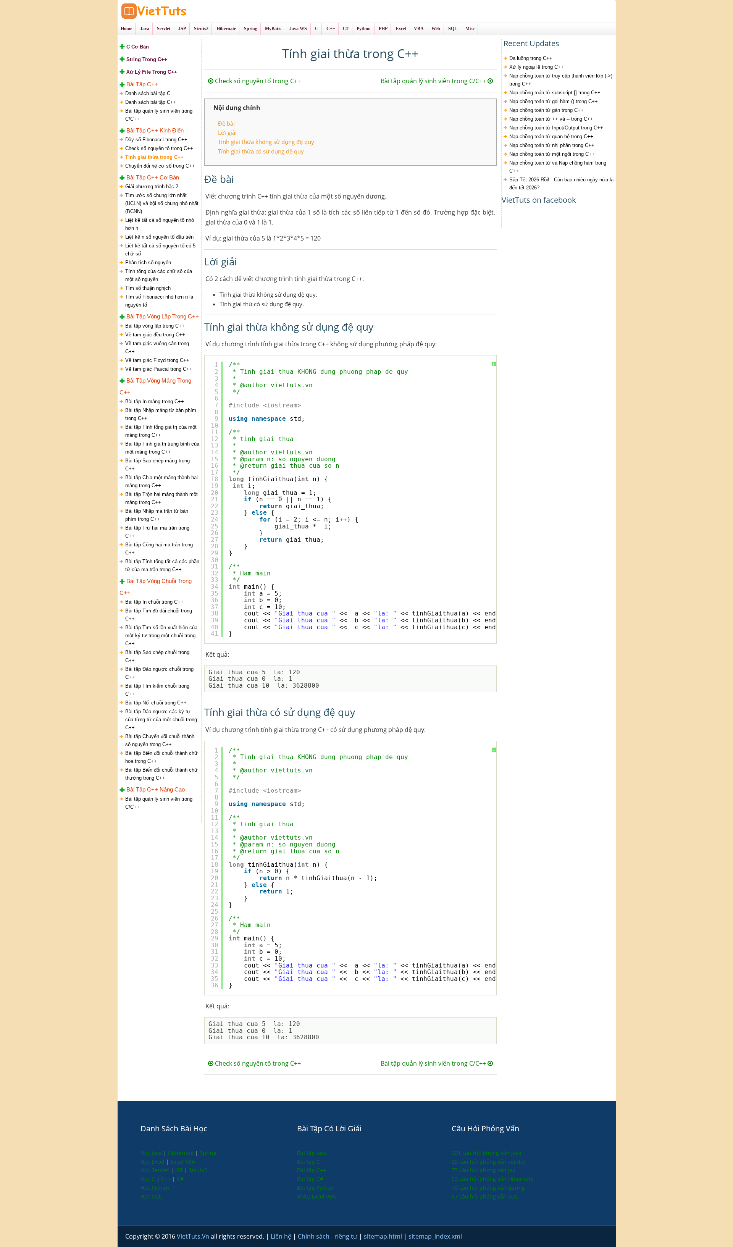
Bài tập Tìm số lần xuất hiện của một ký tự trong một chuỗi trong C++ (161, 635)
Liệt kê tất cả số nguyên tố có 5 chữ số (160, 250)
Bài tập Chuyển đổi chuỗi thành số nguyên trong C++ (159, 740)
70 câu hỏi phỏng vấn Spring (488, 1187)
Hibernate (181, 1153)
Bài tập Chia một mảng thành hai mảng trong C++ (161, 481)
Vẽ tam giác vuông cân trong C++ (157, 347)
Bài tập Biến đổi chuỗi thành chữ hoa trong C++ (161, 757)
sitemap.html (384, 1236)
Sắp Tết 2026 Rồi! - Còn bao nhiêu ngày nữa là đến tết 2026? (561, 184)
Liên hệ (282, 1236)
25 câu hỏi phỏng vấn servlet (488, 1161)
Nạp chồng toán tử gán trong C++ (546, 110)
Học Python (154, 1187)
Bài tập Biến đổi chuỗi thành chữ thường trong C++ (161, 774)
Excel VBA (183, 1161)
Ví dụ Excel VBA (316, 1196)
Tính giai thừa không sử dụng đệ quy (266, 141)
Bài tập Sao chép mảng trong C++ (157, 465)
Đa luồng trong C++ (530, 58)
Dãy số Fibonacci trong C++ (156, 139)
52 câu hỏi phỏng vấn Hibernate (493, 1178)
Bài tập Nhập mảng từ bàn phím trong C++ (160, 414)
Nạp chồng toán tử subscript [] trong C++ (555, 92)
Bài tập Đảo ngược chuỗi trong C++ (159, 673)
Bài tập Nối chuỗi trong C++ (156, 703)
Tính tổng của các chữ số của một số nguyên (158, 275)
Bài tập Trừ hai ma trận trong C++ (157, 532)
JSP (179, 1170)
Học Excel (153, 1161)
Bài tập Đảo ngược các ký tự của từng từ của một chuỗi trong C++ (161, 719)
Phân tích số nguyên (148, 262)
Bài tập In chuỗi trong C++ (154, 602)
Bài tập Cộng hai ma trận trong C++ (159, 549)
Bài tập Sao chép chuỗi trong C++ (157, 656)
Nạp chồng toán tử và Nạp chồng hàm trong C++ (557, 167)
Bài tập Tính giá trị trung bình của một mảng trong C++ (162, 448)
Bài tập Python (315, 1187)
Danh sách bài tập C (147, 93)
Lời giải (227, 132)
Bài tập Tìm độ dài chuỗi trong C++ (158, 615)
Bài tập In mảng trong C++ (154, 401)
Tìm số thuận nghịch (148, 288)
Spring (208, 1153)
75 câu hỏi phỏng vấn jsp (484, 1170)
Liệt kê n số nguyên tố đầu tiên (159, 237)
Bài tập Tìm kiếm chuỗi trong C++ (157, 690)
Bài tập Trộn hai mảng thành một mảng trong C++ (161, 498)
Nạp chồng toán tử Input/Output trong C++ (556, 128)
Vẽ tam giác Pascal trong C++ (158, 369)
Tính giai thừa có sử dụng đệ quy (261, 151)
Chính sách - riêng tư (328, 1236)
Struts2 (198, 1170)
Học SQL (150, 1196)
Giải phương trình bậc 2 (151, 186)
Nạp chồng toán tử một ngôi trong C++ (552, 154)
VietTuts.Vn (194, 1236)
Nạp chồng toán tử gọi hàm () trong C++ (553, 101)
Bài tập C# (310, 1178)
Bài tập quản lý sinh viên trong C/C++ (158, 115)
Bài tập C (308, 1161)
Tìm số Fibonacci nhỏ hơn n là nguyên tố (159, 301)
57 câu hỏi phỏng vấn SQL (485, 1196)
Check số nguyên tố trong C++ (159, 148)
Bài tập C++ (311, 1170)
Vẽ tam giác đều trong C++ (155, 335)
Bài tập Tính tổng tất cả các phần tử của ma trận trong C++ (162, 565)
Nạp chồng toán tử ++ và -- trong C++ (551, 119)
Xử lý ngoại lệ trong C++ (536, 67)
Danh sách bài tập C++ (150, 102)
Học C (148, 1178)
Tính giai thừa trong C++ (154, 157)
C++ (166, 1178)
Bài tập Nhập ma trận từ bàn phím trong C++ (156, 515)
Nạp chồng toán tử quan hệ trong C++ (551, 136)
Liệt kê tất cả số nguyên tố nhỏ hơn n (159, 224)
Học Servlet (155, 1170)
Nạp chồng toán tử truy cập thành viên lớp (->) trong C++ (560, 80)
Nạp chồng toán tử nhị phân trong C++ (551, 145)
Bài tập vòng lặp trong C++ (155, 326)
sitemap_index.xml (435, 1236)
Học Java (151, 1153)
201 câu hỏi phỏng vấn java (486, 1153)
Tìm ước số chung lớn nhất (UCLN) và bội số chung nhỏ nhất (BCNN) (162, 203)
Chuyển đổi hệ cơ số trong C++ (160, 166)
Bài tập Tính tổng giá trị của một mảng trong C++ (161, 431)
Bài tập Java (312, 1153)
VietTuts (182, 11)
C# (180, 1178)
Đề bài (226, 123)
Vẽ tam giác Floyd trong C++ (157, 360)
